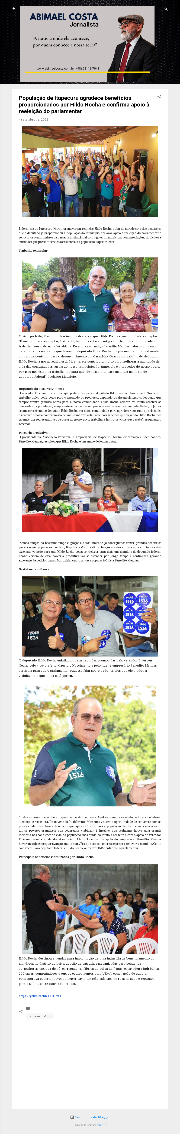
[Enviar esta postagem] (28, 1009)
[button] (159, 97)
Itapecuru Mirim (40, 1016)
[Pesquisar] (166, 9)
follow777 (102, 1124)
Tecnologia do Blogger (92, 1117)
